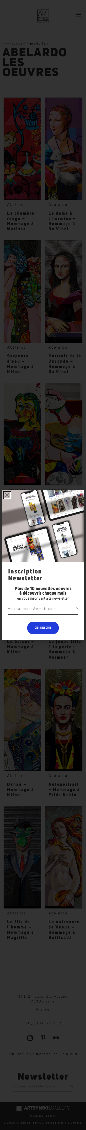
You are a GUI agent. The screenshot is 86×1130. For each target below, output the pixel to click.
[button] (7, 495)
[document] (43, 565)
